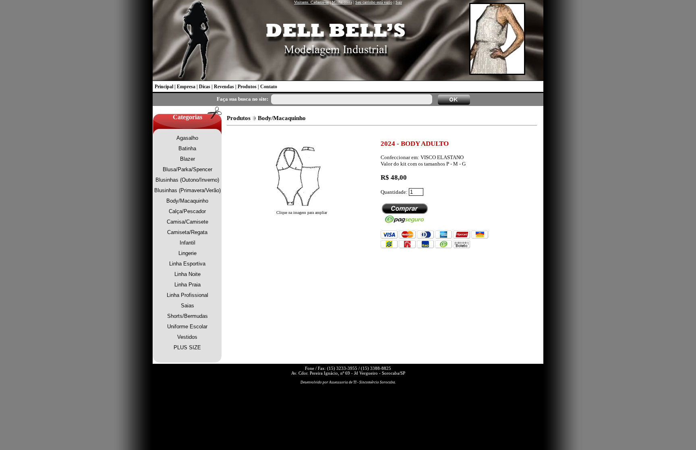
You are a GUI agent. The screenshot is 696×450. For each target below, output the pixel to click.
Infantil (187, 243)
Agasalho (187, 138)
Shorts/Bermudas (187, 316)
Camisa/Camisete (187, 222)
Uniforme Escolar (187, 327)
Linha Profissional (187, 295)
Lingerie (187, 253)
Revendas (224, 86)
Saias (187, 306)
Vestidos (187, 337)
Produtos (247, 86)
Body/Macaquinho (187, 201)
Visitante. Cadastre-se (311, 2)
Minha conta (342, 2)
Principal (164, 86)
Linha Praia (187, 285)
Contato (268, 86)
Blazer (187, 159)
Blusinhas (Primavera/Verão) (187, 190)
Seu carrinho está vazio (373, 2)
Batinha (187, 148)
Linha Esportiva (187, 264)
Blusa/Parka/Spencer (187, 169)
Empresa (186, 86)
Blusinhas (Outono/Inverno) (187, 180)
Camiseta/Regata (187, 232)
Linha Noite (187, 274)
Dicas (204, 86)
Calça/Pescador (187, 211)
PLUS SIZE (187, 347)
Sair (399, 2)
